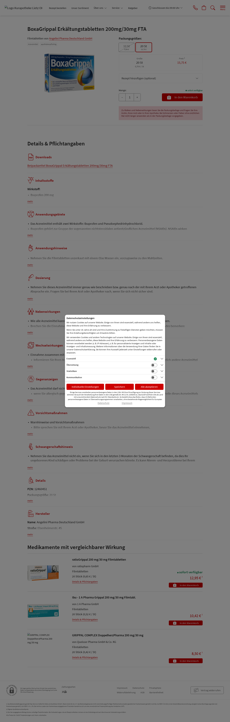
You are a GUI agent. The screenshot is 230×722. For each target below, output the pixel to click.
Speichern (119, 386)
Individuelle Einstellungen (85, 386)
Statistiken (71, 371)
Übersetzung (72, 364)
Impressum (127, 403)
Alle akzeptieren (149, 386)
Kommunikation (74, 377)
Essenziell (71, 358)
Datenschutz (103, 403)
